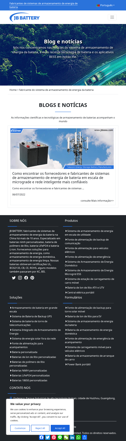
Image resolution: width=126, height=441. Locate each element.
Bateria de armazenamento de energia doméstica (88, 331)
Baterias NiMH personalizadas (29, 370)
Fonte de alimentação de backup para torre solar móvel (88, 309)
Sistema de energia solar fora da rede (34, 338)
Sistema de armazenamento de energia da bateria (89, 323)
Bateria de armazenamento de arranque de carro (89, 357)
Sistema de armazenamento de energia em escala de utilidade (89, 232)
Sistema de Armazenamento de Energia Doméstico (89, 263)
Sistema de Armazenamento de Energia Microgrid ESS (89, 272)
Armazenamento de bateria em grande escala (33, 309)
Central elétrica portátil (80, 292)
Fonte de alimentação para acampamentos (26, 345)
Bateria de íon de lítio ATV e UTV (85, 287)
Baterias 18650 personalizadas (29, 380)
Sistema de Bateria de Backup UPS (32, 316)
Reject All (40, 428)
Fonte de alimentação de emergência (88, 257)
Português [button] (106, 5)
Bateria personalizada (24, 352)
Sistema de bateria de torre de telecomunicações (28, 323)
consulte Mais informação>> (97, 200)
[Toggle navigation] (112, 17)
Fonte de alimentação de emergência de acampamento (89, 340)
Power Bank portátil (79, 364)
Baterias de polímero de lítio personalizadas (27, 363)
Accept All (60, 428)
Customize (20, 428)
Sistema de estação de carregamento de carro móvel (89, 280)
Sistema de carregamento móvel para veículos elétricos (88, 349)
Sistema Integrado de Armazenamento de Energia (35, 331)
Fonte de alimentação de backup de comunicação (87, 241)
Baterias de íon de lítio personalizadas (34, 357)
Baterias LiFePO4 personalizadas (31, 375)
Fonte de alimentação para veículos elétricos (86, 250)
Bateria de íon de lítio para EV (84, 316)
